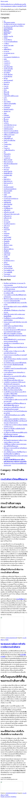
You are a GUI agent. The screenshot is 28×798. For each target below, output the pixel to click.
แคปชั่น (6, 256)
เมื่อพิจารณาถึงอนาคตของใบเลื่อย (13, 389)
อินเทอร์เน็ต (7, 206)
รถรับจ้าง (6, 123)
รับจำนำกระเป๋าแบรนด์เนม (11, 130)
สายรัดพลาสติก (8, 175)
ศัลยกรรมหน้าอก (8, 161)
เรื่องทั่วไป (6, 243)
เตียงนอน (6, 227)
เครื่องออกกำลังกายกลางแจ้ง (11, 214)
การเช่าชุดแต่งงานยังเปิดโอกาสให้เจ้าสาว (15, 419)
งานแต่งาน (7, 65)
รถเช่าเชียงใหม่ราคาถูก (10, 125)
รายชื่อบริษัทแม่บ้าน (9, 150)
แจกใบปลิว (7, 258)
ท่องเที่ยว (6, 88)
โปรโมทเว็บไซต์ (8, 268)
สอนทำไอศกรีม (8, 171)
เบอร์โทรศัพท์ (7, 237)
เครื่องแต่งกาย (7, 216)
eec (4, 21)
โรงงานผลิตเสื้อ (8, 272)
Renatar (6, 34)
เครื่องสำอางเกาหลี (9, 212)
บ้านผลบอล (7, 107)
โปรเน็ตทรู (6, 264)
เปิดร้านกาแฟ (7, 239)
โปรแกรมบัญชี (8, 266)
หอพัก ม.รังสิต (7, 196)
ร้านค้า (6, 142)
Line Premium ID (8, 27)
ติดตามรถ (6, 84)
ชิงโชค (6, 78)
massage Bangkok (8, 29)
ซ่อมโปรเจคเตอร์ (8, 80)
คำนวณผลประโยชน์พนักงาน (11, 57)
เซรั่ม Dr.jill (7, 225)
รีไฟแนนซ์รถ (7, 154)
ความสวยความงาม (9, 53)
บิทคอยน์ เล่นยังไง (8, 109)
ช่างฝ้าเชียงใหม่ (8, 76)
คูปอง (5, 59)
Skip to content (4, 1)
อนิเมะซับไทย (7, 200)
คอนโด (6, 55)
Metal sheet (6, 30)
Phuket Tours (7, 33)
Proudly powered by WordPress (8, 796)
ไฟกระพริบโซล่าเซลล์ (10, 276)
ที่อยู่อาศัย (6, 94)
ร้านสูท (6, 146)
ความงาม (6, 51)
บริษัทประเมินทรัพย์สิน (10, 103)
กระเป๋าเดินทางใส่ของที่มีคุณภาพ (14, 479)
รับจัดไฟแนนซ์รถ (8, 128)
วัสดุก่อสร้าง (7, 156)
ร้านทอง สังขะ (8, 144)
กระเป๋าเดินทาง (8, 39)
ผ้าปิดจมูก (6, 115)
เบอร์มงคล (6, 233)
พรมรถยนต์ (7, 117)
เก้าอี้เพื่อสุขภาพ (8, 208)
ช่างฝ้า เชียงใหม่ (8, 74)
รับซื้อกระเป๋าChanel (9, 134)
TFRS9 (5, 38)
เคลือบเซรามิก (8, 218)
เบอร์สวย (6, 235)
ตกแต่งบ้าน (7, 82)
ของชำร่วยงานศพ (8, 45)
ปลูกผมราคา (7, 111)
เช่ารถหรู (6, 220)
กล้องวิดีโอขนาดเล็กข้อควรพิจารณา (13, 380)
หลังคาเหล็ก (7, 192)
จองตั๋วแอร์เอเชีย (8, 68)
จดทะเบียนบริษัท (8, 66)
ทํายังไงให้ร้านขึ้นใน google (11, 96)
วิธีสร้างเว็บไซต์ (8, 159)
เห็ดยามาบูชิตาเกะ (9, 249)
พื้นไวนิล (6, 121)
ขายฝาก (6, 47)
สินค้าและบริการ (8, 183)
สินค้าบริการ (7, 179)
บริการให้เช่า (7, 101)
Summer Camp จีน (8, 36)
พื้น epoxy (6, 119)
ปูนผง (5, 113)
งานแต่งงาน (7, 63)
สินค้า (5, 177)
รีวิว (5, 152)
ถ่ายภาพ (6, 86)
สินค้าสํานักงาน (8, 181)
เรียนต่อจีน (6, 241)
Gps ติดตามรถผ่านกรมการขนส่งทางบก (14, 24)
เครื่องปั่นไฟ (7, 210)
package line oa (7, 31)
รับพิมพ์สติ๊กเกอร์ (8, 138)
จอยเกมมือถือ (7, 70)
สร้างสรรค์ (7, 167)
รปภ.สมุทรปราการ (9, 127)
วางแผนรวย (7, 158)
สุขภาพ (6, 185)
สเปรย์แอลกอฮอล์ (8, 187)
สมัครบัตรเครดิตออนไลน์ (10, 163)
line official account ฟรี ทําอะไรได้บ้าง (13, 26)
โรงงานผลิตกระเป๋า (9, 270)
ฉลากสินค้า (7, 72)
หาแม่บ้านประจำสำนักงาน (11, 198)
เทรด (5, 231)
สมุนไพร (6, 165)
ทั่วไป (5, 90)
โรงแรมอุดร (7, 274)
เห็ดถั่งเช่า (6, 247)
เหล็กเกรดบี (7, 254)
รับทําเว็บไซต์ (7, 136)
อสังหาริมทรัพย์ (8, 204)
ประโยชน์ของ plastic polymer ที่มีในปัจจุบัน (15, 362)
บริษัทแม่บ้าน (7, 105)
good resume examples (9, 22)
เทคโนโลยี (7, 229)
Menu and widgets (5, 14)
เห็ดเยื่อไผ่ (6, 251)
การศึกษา (6, 43)
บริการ (5, 99)
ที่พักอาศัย (6, 92)
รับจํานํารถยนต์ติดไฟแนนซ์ (11, 132)
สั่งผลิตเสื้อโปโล (8, 173)
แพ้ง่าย (5, 262)
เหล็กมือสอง (7, 252)
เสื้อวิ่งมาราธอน (8, 245)
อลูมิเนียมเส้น (7, 202)
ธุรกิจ (5, 97)
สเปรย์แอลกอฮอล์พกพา (10, 189)
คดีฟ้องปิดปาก (7, 49)
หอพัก (5, 194)
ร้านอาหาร (7, 148)
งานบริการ (7, 61)
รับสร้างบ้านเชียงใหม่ (9, 140)
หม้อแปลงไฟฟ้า (8, 190)
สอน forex (6, 169)
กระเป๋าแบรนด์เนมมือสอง (11, 41)
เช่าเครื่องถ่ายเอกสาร (9, 223)
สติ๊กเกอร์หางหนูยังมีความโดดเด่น (13, 333)
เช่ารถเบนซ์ (7, 221)
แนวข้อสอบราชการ (9, 260)
